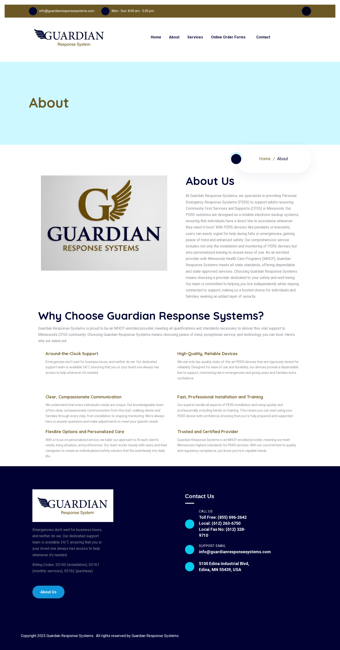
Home (156, 37)
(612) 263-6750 (226, 523)
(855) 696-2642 (232, 517)
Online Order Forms (228, 37)
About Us (48, 592)
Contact (263, 37)
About (174, 37)
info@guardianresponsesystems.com (66, 11)
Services (195, 37)
